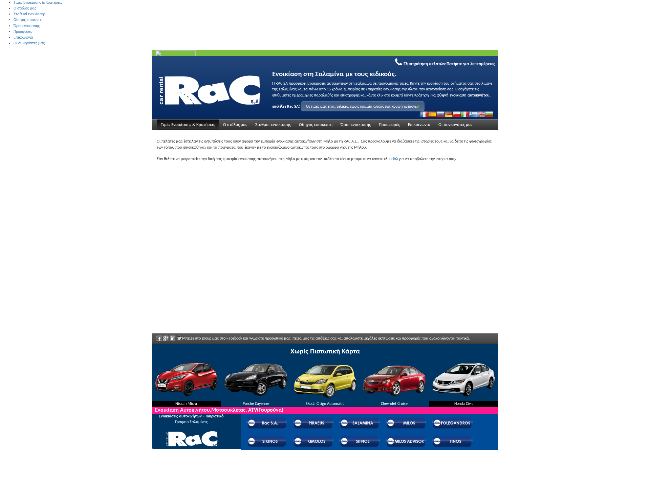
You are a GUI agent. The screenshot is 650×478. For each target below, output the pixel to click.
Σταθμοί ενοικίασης (29, 14)
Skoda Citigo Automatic (325, 404)
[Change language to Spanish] (432, 114)
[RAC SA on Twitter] (179, 340)
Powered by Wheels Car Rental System (190, 475)
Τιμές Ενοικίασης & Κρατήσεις (38, 3)
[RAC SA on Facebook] (159, 340)
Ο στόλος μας (25, 8)
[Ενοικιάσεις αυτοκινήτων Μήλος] (209, 89)
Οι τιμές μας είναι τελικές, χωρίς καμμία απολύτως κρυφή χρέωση (361, 107)
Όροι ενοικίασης (27, 26)
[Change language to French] (424, 114)
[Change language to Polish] (457, 114)
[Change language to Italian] (465, 114)
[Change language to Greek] (473, 114)
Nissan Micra (186, 404)
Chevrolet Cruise (394, 404)
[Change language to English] (481, 114)
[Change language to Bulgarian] (489, 114)
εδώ (394, 159)
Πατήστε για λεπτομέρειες (471, 64)
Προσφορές (23, 32)
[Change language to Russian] (440, 114)
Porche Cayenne (256, 404)
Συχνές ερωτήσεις (191, 460)
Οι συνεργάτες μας (29, 43)
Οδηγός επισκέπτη (28, 20)
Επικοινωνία (23, 38)
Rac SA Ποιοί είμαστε (191, 451)
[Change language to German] (449, 114)
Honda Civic (463, 404)
